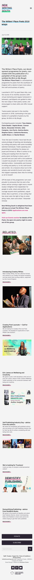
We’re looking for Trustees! (13, 465)
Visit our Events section (10, 218)
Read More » (7, 282)
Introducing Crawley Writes (13, 272)
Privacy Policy (17, 557)
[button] (30, 8)
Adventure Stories (24, 562)
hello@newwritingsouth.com (9, 559)
